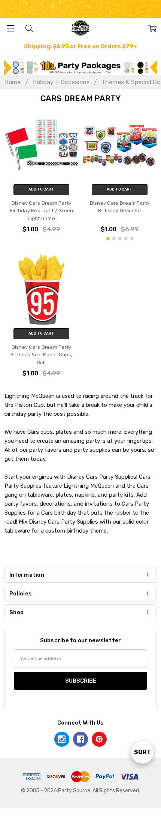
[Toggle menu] (10, 28)
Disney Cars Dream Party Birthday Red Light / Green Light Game (41, 210)
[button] (80, 67)
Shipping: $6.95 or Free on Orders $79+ (80, 46)
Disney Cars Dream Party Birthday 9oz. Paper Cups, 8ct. (41, 354)
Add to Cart (41, 189)
